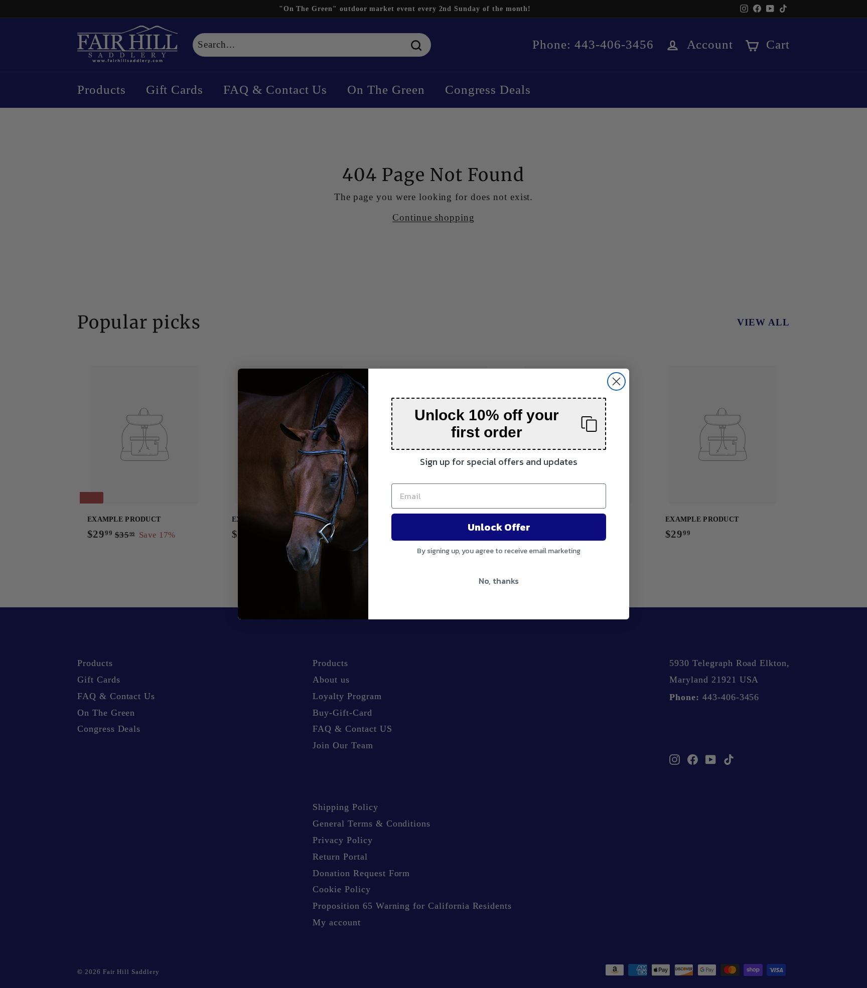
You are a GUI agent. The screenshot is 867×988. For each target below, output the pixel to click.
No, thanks (499, 581)
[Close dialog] (616, 381)
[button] (498, 424)
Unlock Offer (499, 527)
